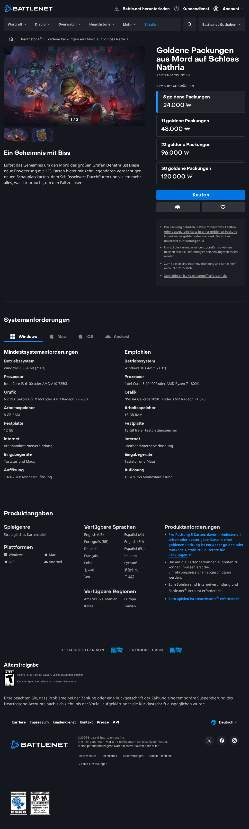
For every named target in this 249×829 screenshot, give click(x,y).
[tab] (23, 336)
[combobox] (185, 24)
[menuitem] (17, 24)
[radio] (200, 102)
